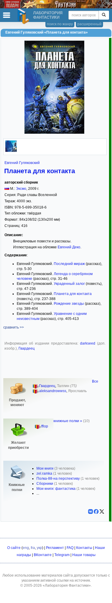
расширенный (89, 24)
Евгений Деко (69, 247)
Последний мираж (69, 264)
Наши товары (84, 555)
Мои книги (44, 468)
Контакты (84, 548)
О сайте (14, 548)
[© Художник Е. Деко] (11, 151)
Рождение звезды (69, 304)
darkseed (87, 343)
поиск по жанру (60, 24)
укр (39, 548)
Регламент (55, 548)
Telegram (62, 555)
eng (26, 548)
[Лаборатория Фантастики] (24, 16)
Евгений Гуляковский (22, 163)
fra (33, 548)
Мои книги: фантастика (56, 489)
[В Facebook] (96, 511)
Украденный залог (69, 284)
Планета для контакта (39, 171)
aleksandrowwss (52, 391)
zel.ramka (44, 473)
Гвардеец (27, 348)
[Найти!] (104, 15)
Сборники (44, 484)
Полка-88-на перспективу (58, 478)
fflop (44, 426)
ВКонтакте (43, 555)
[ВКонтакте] (90, 511)
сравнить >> (13, 327)
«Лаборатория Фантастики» (67, 585)
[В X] (101, 511)
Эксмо (21, 189)
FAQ (70, 548)
